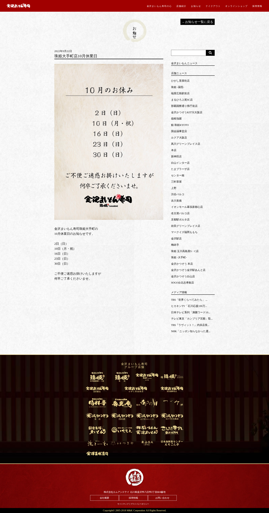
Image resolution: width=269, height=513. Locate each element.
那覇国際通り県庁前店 (184, 106)
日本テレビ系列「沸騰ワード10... (190, 312)
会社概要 (104, 498)
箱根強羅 (176, 118)
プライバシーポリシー (139, 504)
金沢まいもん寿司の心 (159, 6)
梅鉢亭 (175, 244)
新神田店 (176, 156)
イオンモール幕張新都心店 (187, 206)
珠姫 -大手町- (179, 257)
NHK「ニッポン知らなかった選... (190, 331)
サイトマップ (123, 504)
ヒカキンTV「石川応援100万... (189, 306)
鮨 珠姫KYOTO (180, 125)
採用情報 (257, 6)
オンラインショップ (236, 6)
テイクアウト (213, 6)
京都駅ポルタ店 (180, 219)
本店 (173, 150)
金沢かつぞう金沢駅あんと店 (188, 270)
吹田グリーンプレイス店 (185, 225)
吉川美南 (176, 200)
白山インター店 (180, 162)
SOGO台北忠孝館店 (182, 282)
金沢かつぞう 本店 (182, 263)
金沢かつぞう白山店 (183, 276)
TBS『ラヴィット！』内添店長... (190, 325)
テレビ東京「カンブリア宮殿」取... (192, 318)
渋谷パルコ (177, 194)
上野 (173, 188)
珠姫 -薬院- (177, 87)
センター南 (177, 175)
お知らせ (196, 6)
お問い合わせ (162, 498)
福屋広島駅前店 (180, 93)
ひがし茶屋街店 (180, 80)
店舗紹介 (181, 6)
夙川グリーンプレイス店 (185, 143)
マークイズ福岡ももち (184, 232)
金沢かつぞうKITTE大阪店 (186, 112)
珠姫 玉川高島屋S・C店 (185, 251)
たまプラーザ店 (180, 169)
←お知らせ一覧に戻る (197, 22)
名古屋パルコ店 (180, 213)
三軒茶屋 (176, 181)
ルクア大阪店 (179, 137)
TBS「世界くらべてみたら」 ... (189, 299)
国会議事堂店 (179, 131)
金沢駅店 (176, 238)
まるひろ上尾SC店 (182, 99)
